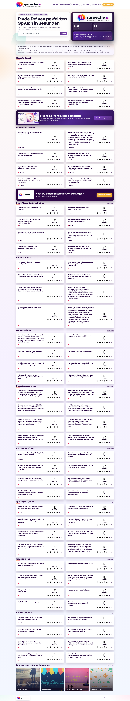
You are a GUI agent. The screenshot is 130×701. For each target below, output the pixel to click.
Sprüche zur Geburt (25, 502)
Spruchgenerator (96, 4)
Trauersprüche (23, 559)
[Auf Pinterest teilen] (55, 68)
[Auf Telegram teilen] (57, 68)
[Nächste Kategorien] (112, 665)
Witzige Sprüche (24, 613)
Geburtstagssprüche (65, 4)
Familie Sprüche (23, 257)
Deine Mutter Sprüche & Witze (30, 203)
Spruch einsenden (108, 4)
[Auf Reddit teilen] (59, 68)
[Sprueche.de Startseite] (29, 4)
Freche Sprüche (23, 330)
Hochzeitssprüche (86, 4)
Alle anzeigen (110, 203)
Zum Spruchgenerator (103, 118)
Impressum (111, 698)
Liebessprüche (75, 4)
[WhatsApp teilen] (48, 68)
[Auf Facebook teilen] (50, 68)
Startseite (55, 4)
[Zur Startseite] (23, 698)
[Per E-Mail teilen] (61, 68)
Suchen (63, 33)
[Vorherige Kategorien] (108, 665)
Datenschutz (103, 698)
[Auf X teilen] (52, 68)
